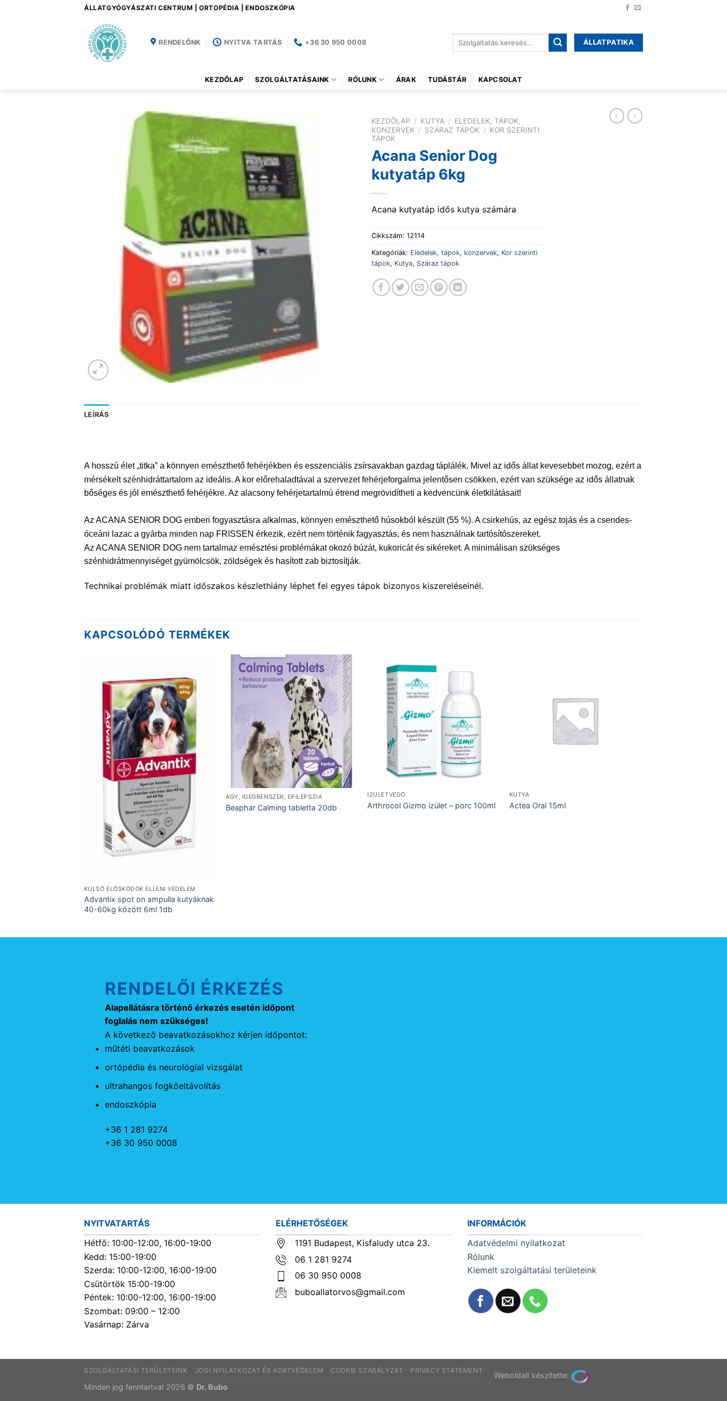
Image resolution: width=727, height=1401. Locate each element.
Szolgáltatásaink (292, 80)
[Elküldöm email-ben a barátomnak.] (419, 287)
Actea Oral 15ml (537, 805)
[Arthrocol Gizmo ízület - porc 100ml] (433, 720)
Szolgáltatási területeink (135, 1370)
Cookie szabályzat (367, 1370)
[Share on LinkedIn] (458, 287)
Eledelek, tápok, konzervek (453, 253)
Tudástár (447, 80)
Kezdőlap (224, 80)
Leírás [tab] (96, 415)
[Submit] (558, 43)
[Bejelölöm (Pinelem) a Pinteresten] (439, 287)
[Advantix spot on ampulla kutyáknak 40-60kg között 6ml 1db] (150, 767)
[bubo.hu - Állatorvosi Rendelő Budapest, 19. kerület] (109, 42)
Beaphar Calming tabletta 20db (281, 807)
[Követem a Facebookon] (627, 8)
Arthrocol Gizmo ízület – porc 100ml (431, 805)
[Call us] (535, 1301)
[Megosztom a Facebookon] (381, 287)
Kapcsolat (500, 80)
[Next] (640, 794)
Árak (406, 80)
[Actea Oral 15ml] (575, 720)
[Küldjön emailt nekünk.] (637, 8)
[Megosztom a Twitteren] (400, 287)
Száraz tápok (452, 130)
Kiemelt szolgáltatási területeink (532, 1270)
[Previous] (85, 794)
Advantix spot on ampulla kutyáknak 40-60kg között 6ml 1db (149, 904)
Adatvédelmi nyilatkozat (516, 1243)
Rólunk (362, 80)
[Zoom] (98, 369)
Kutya (432, 121)
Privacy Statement (446, 1370)
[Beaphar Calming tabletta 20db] (291, 721)
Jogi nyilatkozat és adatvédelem (259, 1370)
